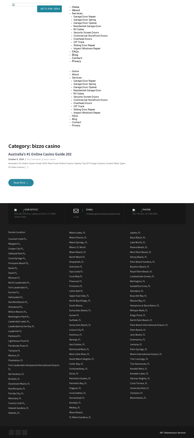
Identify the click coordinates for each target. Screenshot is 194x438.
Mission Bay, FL (138, 300)
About (76, 10)
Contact (77, 58)
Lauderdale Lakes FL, (19, 321)
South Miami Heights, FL (82, 359)
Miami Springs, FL (78, 242)
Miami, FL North (77, 247)
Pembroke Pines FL (18, 345)
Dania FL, (13, 268)
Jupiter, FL (135, 232)
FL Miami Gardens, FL (80, 417)
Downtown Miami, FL (19, 383)
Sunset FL (74, 315)
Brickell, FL (14, 378)
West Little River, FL (79, 354)
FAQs (75, 51)
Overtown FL (75, 266)
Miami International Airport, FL (146, 354)
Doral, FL (74, 373)
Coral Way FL (75, 276)
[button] (124, 68)
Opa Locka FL (76, 271)
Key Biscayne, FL (16, 388)
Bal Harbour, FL (16, 374)
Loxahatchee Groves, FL (142, 276)
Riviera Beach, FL (138, 247)
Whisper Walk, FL (139, 310)
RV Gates (79, 29)
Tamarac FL (14, 350)
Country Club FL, (16, 403)
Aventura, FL (75, 334)
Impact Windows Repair (87, 48)
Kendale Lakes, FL (139, 373)
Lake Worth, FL (137, 242)
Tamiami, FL (136, 393)
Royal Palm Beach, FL (141, 271)
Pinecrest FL (75, 281)
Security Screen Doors (86, 32)
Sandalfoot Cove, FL (140, 286)
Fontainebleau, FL (78, 368)
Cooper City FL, (16, 248)
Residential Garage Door (87, 26)
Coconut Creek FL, (17, 238)
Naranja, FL (75, 339)
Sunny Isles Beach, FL (80, 310)
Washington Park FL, (19, 316)
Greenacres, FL (137, 339)
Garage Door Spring (85, 19)
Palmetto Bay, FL (78, 383)
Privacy (76, 61)
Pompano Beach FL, (18, 263)
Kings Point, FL (138, 315)
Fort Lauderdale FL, (18, 287)
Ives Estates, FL (77, 344)
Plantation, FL (15, 360)
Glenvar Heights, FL (140, 378)
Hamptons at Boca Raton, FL (144, 305)
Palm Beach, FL (138, 329)
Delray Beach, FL (138, 257)
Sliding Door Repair (84, 45)
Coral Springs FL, (17, 258)
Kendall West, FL (138, 368)
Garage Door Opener (85, 22)
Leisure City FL (76, 329)
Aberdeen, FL (137, 291)
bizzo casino (50, 159)
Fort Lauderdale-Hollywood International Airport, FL (34, 367)
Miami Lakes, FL (77, 232)
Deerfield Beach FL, (18, 302)
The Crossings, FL (139, 359)
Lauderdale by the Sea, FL (21, 326)
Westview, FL (14, 398)
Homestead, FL (77, 397)
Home (75, 7)
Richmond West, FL (79, 349)
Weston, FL (14, 355)
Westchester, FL (138, 397)
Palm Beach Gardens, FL (142, 261)
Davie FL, (12, 272)
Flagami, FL (75, 388)
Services (77, 13)
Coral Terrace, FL (138, 383)
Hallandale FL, (15, 297)
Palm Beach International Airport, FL (149, 325)
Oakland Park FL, (17, 253)
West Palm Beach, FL (140, 252)
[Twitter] (18, 432)
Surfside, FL (75, 320)
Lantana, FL (136, 344)
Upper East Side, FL (79, 295)
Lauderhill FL (15, 331)
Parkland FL (14, 336)
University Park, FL (139, 388)
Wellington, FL (137, 281)
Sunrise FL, (13, 292)
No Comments (34, 159)
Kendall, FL (75, 402)
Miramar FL (14, 277)
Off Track (79, 42)
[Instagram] (24, 432)
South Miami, (76, 305)
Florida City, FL (16, 393)
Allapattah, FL (76, 261)
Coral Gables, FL (77, 393)
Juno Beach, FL (137, 334)
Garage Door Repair (85, 16)
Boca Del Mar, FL (138, 295)
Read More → (21, 182)
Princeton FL (75, 286)
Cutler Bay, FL (76, 363)
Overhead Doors (83, 38)
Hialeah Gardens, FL (18, 408)
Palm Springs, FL (138, 349)
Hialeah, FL (14, 412)
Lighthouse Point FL (18, 341)
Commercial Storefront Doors (91, 35)
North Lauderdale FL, (19, 282)
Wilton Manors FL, (17, 311)
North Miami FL (77, 257)
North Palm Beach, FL (141, 320)
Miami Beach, (76, 412)
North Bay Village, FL (80, 300)
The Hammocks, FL (140, 363)
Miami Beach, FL (77, 252)
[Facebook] (11, 432)
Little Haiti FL (76, 291)
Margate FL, (14, 243)
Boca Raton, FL (138, 237)
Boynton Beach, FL (139, 266)
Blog (75, 55)
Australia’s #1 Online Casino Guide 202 (40, 154)
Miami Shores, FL (78, 237)
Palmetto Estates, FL (80, 378)
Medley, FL (74, 407)
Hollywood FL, (15, 306)
